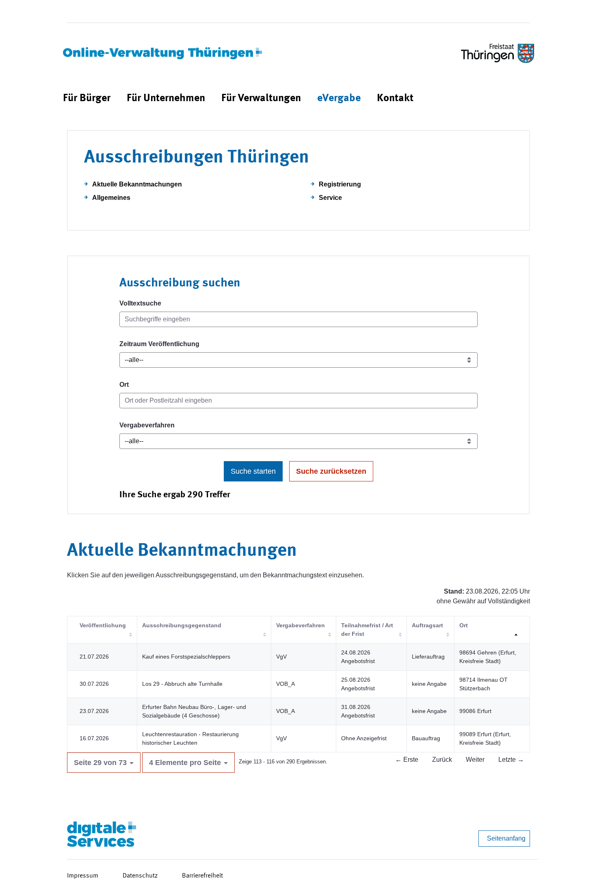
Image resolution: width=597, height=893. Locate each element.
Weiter (475, 759)
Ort (124, 384)
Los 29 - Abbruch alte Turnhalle (182, 684)
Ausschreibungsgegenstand (181, 625)
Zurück (442, 759)
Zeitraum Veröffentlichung (159, 343)
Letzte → (511, 759)
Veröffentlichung (103, 625)
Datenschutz (140, 876)
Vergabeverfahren (147, 425)
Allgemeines (111, 197)
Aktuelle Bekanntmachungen (137, 184)
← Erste (406, 759)
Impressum (82, 876)
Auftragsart (427, 625)
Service (330, 197)
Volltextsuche (140, 303)
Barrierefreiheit (202, 876)
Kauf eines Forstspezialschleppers (186, 656)
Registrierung (340, 184)
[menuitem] (86, 98)
